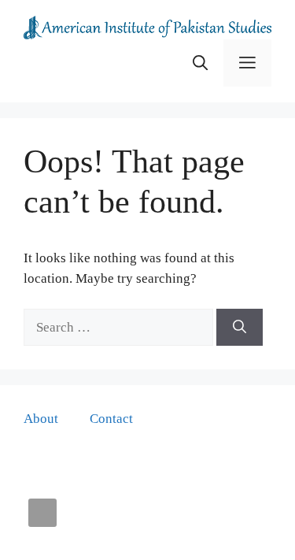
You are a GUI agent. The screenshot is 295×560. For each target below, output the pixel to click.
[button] (200, 63)
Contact (111, 418)
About (41, 418)
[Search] (239, 328)
